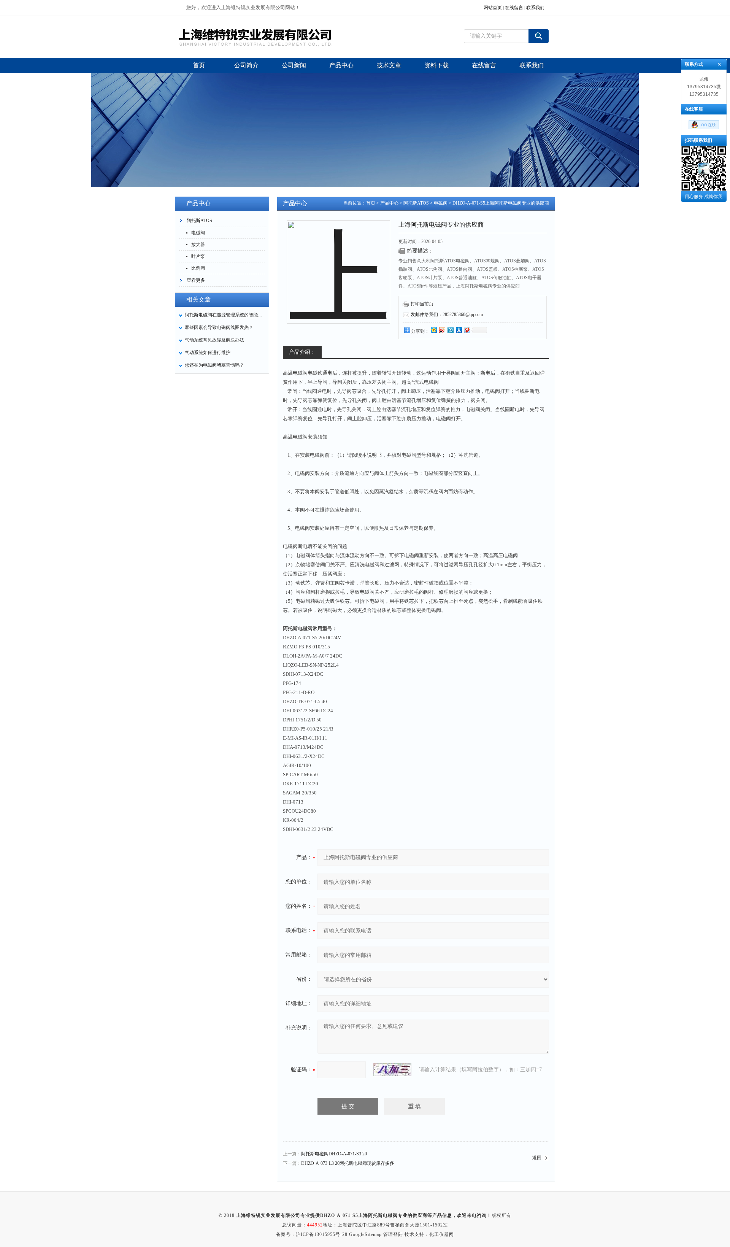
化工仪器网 (441, 1234)
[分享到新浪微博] (442, 330)
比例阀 (198, 268)
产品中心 (389, 203)
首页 (370, 203)
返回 (536, 1157)
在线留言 (514, 7)
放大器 (198, 244)
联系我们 (535, 7)
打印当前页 (422, 304)
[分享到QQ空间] (433, 330)
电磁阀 (198, 232)
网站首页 (493, 7)
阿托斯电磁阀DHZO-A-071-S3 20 (334, 1153)
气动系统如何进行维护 (207, 352)
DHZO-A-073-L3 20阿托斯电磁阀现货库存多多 (347, 1163)
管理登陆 (393, 1234)
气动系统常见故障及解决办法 (214, 340)
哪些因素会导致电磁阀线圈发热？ (219, 327)
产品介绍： (302, 352)
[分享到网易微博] (467, 330)
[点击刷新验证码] (392, 1069)
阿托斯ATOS (199, 220)
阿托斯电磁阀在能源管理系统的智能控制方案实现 (225, 315)
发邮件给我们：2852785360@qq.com (447, 314)
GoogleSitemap (365, 1234)
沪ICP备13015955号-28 (322, 1234)
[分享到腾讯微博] (450, 330)
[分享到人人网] (458, 330)
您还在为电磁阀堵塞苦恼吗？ (214, 365)
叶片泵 (198, 256)
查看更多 (196, 280)
